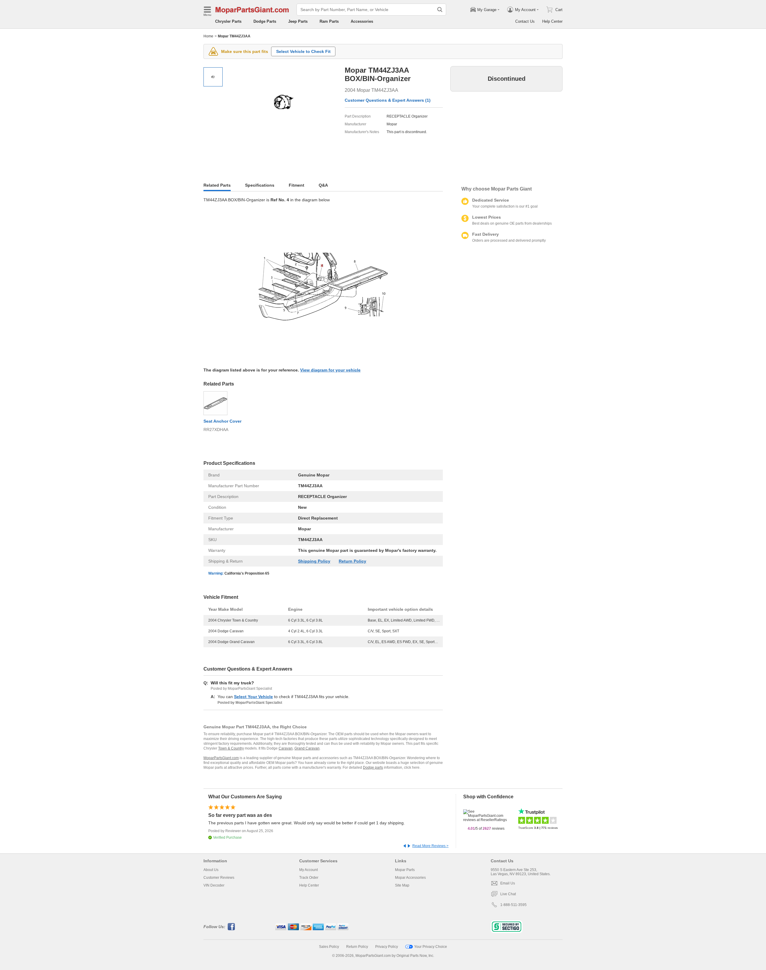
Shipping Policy (314, 561)
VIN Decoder (213, 885)
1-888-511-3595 (513, 905)
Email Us (507, 883)
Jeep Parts (298, 21)
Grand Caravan (307, 748)
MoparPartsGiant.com (221, 758)
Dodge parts (373, 767)
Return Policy (352, 561)
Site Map (402, 885)
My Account (308, 870)
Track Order (308, 877)
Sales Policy (329, 947)
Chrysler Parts (228, 21)
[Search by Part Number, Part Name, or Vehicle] (439, 9)
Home (208, 36)
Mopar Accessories (410, 877)
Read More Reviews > (430, 846)
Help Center (552, 21)
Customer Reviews (218, 877)
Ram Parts (329, 21)
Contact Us (525, 21)
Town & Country (231, 748)
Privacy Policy (386, 947)
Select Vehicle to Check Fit (303, 51)
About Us (210, 870)
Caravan (286, 748)
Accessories (362, 21)
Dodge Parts (264, 21)
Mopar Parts (405, 870)
